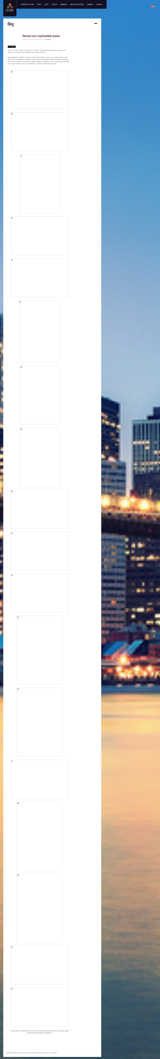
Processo (64, 4)
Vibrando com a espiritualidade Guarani (41, 36)
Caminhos (90, 4)
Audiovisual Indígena (77, 4)
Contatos (99, 4)
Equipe (47, 4)
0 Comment (48, 39)
